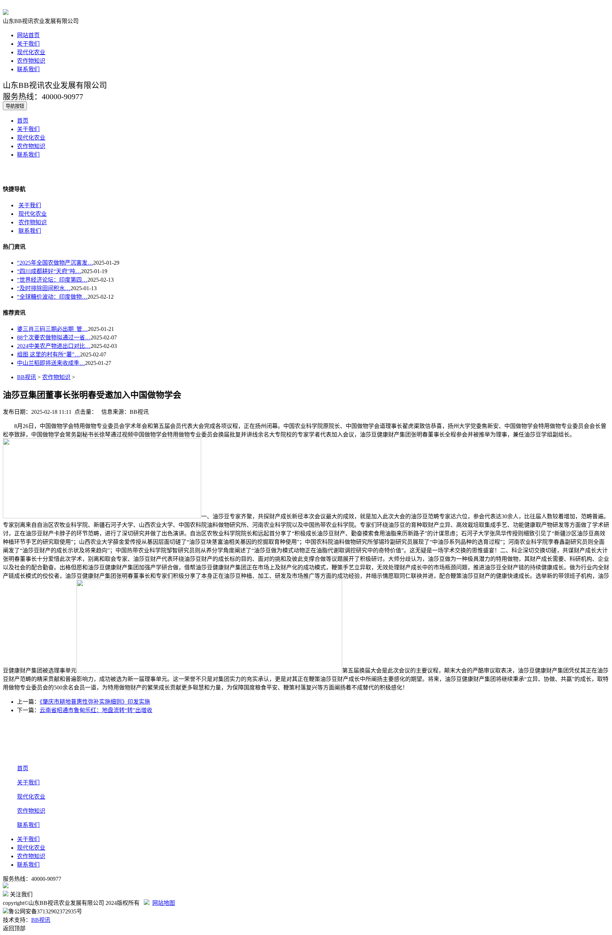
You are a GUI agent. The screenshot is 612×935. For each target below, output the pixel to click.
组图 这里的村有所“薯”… (48, 354)
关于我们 (28, 44)
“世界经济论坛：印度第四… (52, 280)
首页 (22, 121)
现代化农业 (31, 52)
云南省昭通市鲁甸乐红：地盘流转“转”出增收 (96, 710)
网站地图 (163, 903)
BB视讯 (26, 377)
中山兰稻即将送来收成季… (51, 363)
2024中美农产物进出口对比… (54, 346)
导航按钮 (15, 106)
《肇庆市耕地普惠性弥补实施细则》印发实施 (95, 702)
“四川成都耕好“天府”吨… (49, 271)
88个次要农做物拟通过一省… (54, 337)
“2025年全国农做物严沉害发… (55, 263)
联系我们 (28, 69)
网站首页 (28, 35)
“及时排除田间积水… (43, 288)
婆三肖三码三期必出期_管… (52, 329)
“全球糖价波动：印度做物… (52, 297)
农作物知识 (31, 61)
